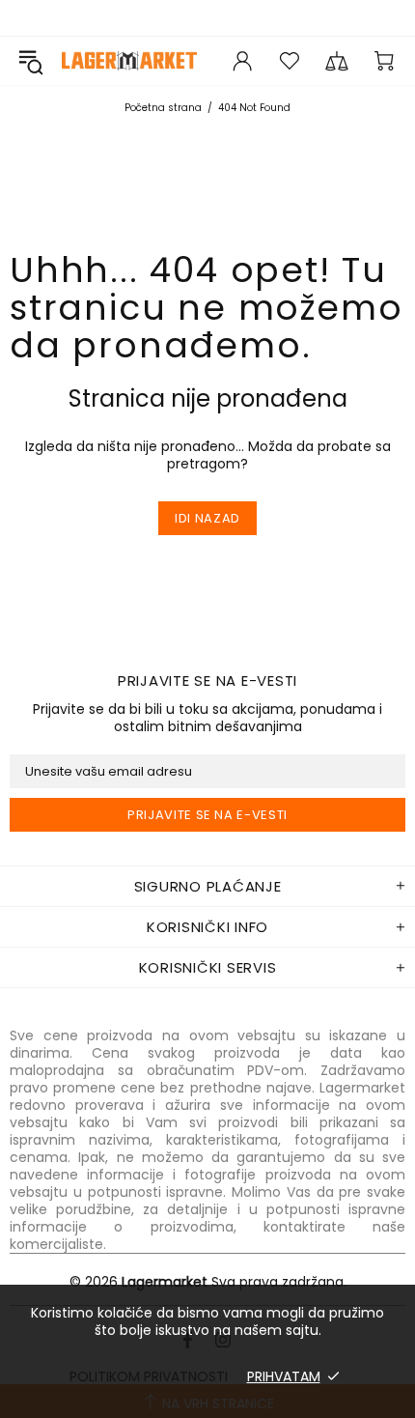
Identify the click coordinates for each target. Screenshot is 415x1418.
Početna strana (163, 107)
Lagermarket (129, 60)
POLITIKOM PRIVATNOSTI (148, 1376)
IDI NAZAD (207, 518)
